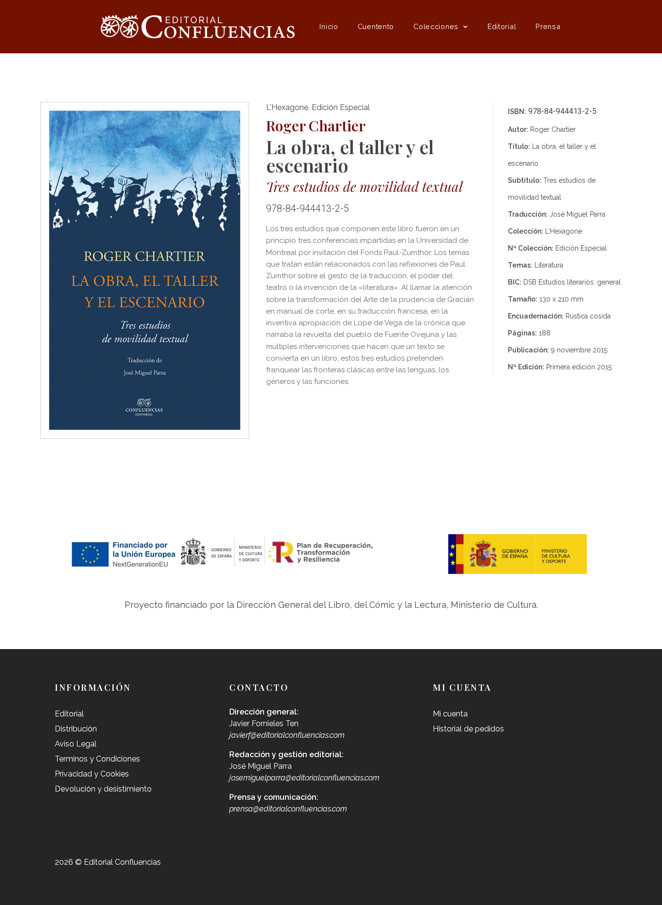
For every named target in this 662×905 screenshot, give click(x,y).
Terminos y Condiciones (97, 758)
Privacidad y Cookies (92, 773)
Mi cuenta (450, 713)
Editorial (502, 26)
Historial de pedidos (468, 728)
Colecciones (435, 26)
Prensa (548, 26)
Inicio (328, 26)
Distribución (76, 728)
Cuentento (376, 26)
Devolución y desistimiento (103, 789)
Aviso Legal (75, 743)
